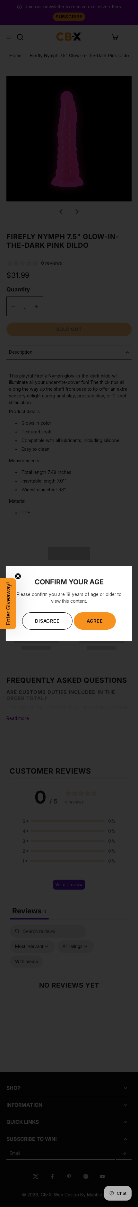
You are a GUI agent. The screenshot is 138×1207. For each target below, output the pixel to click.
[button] (8, 603)
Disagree (47, 621)
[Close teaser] (18, 576)
